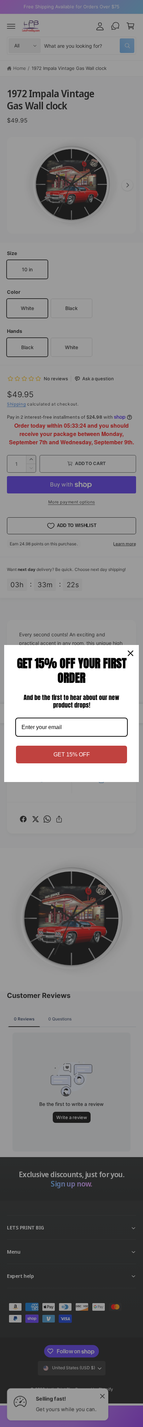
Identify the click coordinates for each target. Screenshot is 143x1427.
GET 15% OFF (71, 754)
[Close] (130, 653)
